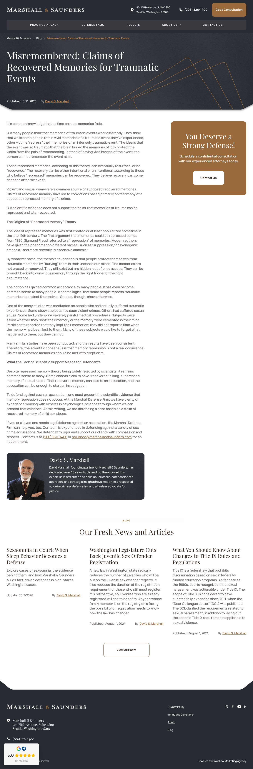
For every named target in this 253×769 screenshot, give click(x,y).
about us (170, 24)
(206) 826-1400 (55, 437)
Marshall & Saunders (19, 38)
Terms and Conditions (180, 714)
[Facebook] (232, 706)
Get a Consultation (229, 10)
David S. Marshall (57, 101)
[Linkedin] (245, 706)
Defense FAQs (92, 24)
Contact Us (208, 178)
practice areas (43, 24)
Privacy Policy (176, 706)
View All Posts (127, 650)
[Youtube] (239, 706)
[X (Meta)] (227, 706)
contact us (213, 24)
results (133, 24)
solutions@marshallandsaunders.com (102, 437)
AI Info (171, 722)
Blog (38, 38)
